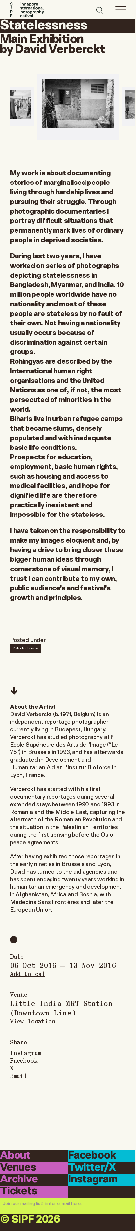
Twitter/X (92, 1167)
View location (33, 1021)
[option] (78, 106)
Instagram (25, 1052)
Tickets (18, 1191)
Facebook (24, 1060)
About (15, 1155)
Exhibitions (25, 648)
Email (18, 1075)
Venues (18, 1167)
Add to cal (27, 973)
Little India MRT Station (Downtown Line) (61, 1007)
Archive (19, 1179)
